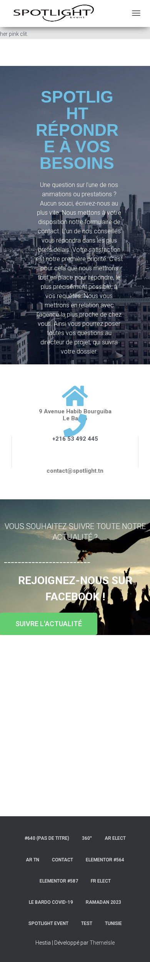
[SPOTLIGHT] (54, 13)
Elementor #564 (105, 860)
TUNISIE (113, 923)
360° (87, 838)
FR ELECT (101, 881)
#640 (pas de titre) (47, 838)
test (86, 923)
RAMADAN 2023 (103, 902)
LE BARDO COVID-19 (51, 902)
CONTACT (62, 860)
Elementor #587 (59, 881)
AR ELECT (115, 838)
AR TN (32, 860)
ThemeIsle (102, 943)
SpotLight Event (48, 923)
